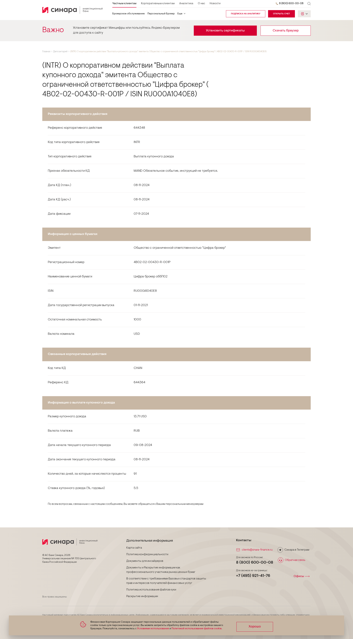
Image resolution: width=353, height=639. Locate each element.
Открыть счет (281, 14)
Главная (46, 51)
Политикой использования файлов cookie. (197, 628)
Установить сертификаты (225, 30)
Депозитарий (60, 51)
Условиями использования (153, 628)
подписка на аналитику (245, 14)
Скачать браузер (286, 30)
